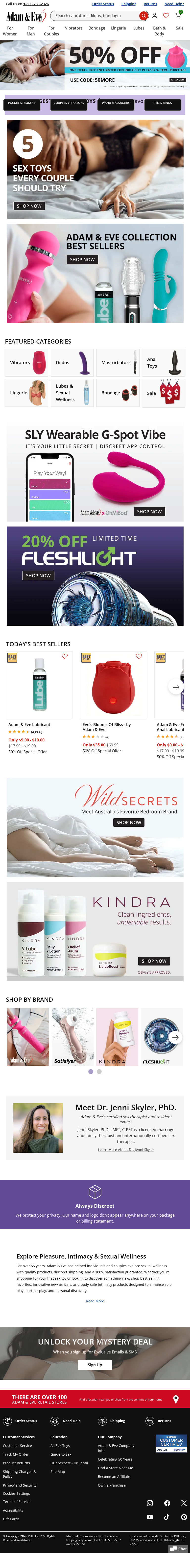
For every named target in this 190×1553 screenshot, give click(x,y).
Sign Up (95, 1365)
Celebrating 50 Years (115, 1459)
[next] (176, 686)
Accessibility (13, 1510)
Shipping (128, 3)
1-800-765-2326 (36, 3)
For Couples (51, 31)
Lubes (138, 28)
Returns (150, 3)
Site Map (57, 1471)
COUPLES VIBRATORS (69, 103)
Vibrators (74, 28)
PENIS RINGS (163, 103)
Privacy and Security (19, 1485)
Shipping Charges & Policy (19, 1474)
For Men (31, 31)
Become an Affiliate (114, 1476)
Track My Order (16, 1454)
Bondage (97, 28)
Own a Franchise (112, 1485)
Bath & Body (159, 31)
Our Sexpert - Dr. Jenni (69, 1463)
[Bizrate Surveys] (180, 1450)
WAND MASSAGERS (116, 103)
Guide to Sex (60, 1454)
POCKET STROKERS (21, 103)
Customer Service (17, 1445)
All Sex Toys (60, 1445)
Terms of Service (16, 1501)
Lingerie (118, 28)
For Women (10, 31)
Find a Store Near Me (115, 1467)
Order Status (103, 3)
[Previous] (15, 1037)
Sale (180, 28)
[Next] (175, 1037)
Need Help (71, 1420)
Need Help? (174, 3)
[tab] (90, 1071)
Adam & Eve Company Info (116, 1448)
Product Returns (16, 1463)
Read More (95, 1301)
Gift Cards (11, 1519)
